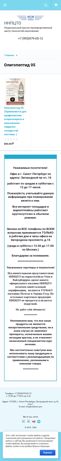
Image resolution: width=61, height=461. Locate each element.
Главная (9, 55)
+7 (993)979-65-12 (30, 38)
